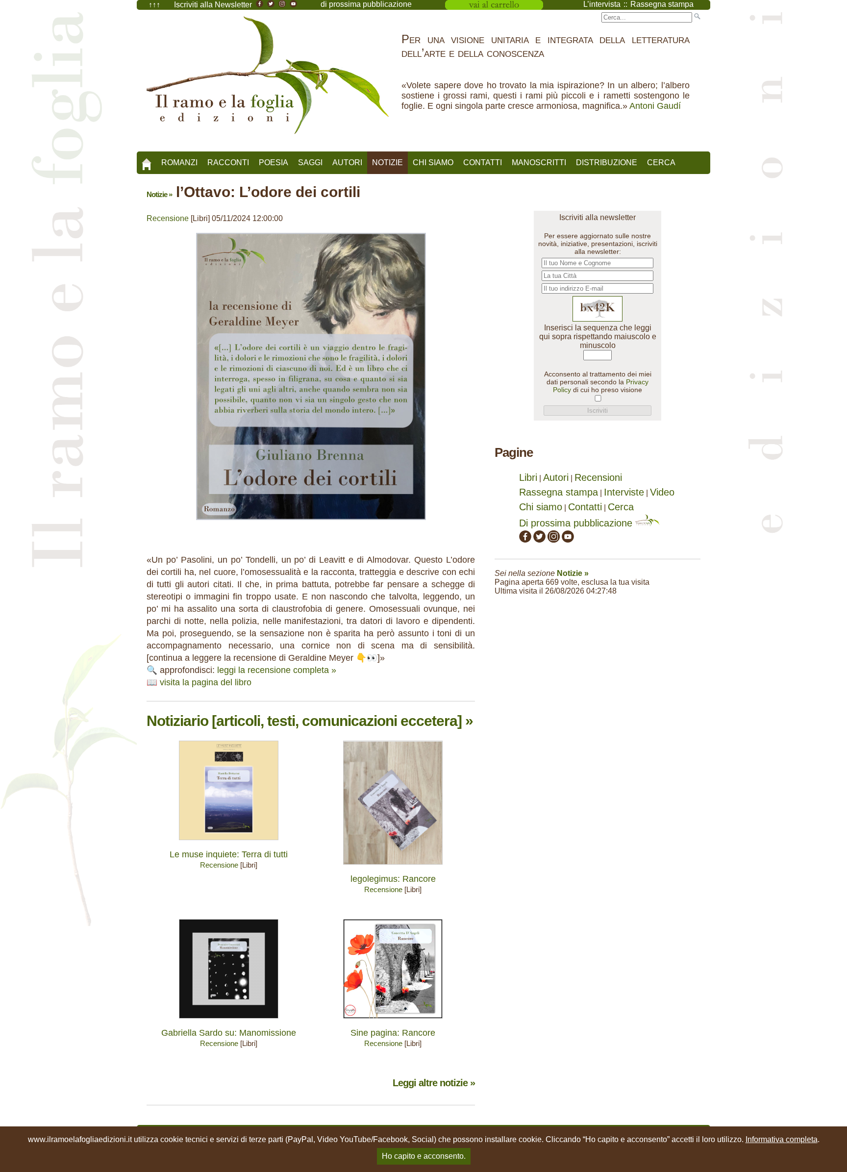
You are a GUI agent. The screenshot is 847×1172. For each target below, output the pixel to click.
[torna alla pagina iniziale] (146, 160)
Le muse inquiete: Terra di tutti (229, 854)
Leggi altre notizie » (434, 1082)
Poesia (273, 162)
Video (662, 492)
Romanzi (179, 162)
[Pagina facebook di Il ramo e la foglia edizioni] (525, 539)
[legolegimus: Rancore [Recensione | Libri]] (393, 867)
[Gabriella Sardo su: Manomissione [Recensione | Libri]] (228, 1021)
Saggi (310, 162)
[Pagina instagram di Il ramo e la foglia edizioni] (554, 539)
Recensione (168, 218)
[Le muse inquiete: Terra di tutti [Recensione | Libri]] (228, 842)
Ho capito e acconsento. (424, 1156)
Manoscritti (539, 162)
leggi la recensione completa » (276, 670)
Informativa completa (782, 1139)
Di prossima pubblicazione (577, 523)
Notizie (387, 162)
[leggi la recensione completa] (311, 522)
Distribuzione (606, 162)
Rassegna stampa (558, 492)
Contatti (482, 162)
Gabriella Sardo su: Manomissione (228, 1033)
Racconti (228, 162)
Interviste (624, 492)
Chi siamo (433, 162)
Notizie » (159, 194)
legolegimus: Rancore (393, 879)
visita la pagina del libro (205, 682)
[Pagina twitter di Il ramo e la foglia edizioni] (539, 539)
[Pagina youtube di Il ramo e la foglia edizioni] (568, 539)
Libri (528, 477)
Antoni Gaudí (655, 106)
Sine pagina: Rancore (392, 1033)
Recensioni (598, 477)
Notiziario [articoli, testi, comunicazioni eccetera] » (310, 721)
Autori (347, 162)
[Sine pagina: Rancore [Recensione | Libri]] (393, 1021)
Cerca (661, 162)
